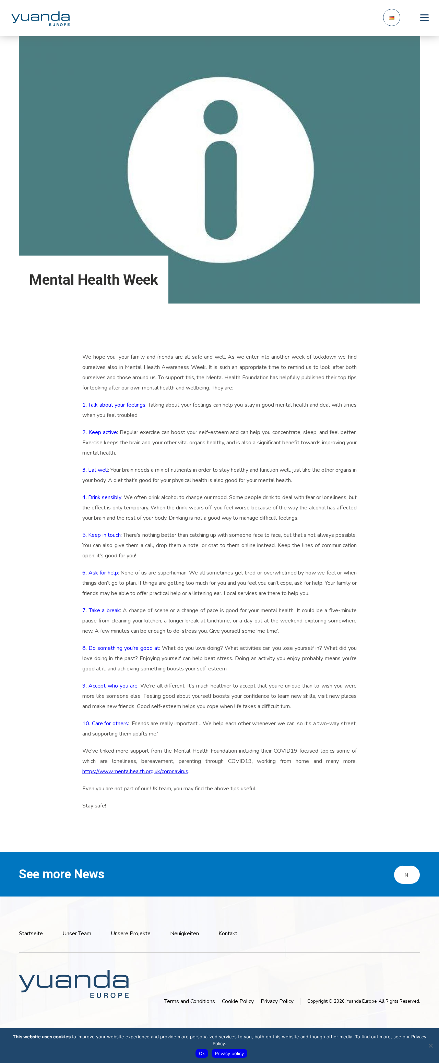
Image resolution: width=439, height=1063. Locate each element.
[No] (430, 1045)
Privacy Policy (277, 1001)
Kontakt (227, 933)
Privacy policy (229, 1053)
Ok (202, 1053)
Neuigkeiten (184, 933)
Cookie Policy (238, 1001)
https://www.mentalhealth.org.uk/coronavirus (135, 771)
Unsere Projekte (131, 933)
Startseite (31, 933)
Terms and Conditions (189, 1001)
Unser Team (76, 933)
